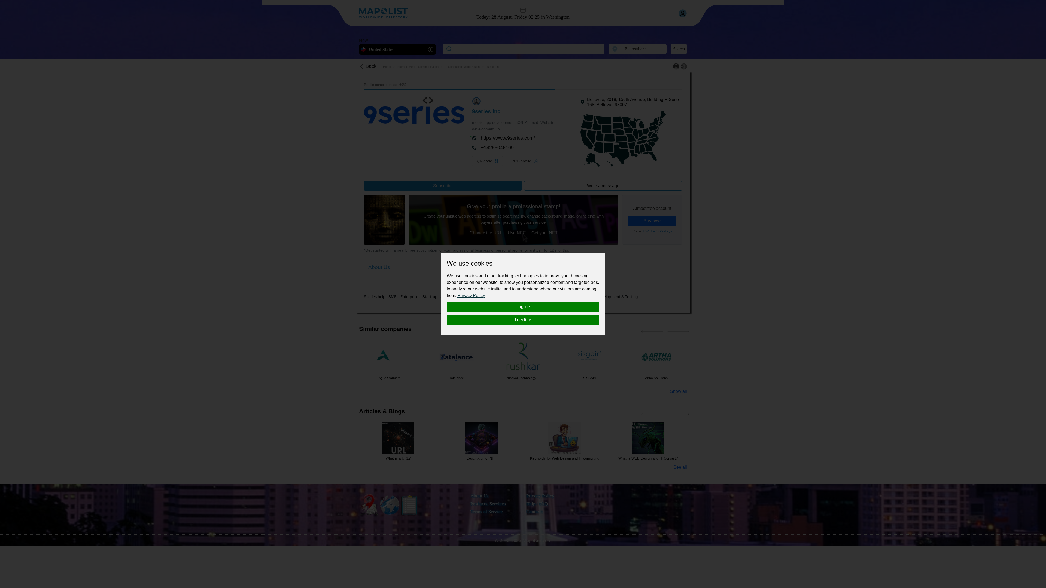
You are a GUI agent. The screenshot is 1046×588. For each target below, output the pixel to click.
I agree (523, 306)
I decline (523, 319)
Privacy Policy (471, 295)
